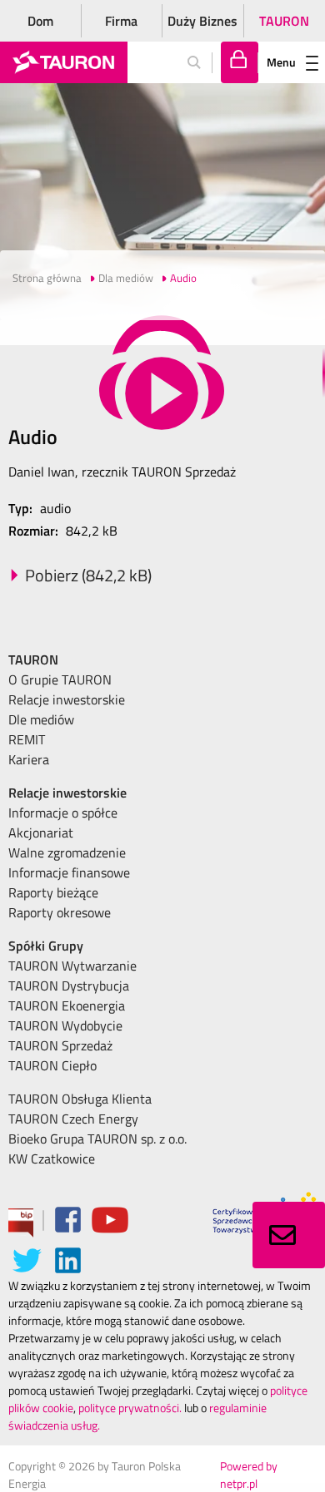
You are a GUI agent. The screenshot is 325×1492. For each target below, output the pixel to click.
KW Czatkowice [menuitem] (51, 1158)
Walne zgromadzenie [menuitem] (67, 852)
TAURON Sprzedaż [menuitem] (60, 1045)
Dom (40, 21)
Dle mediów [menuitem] (41, 719)
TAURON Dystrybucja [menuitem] (68, 985)
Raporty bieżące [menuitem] (53, 892)
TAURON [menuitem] (33, 659)
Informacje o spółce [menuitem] (63, 813)
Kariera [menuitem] (28, 759)
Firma (121, 21)
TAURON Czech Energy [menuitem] (73, 1119)
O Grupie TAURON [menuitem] (60, 679)
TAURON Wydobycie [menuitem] (65, 1025)
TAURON (284, 21)
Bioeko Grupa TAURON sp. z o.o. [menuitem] (97, 1139)
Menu (281, 62)
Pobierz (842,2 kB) (88, 575)
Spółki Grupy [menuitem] (45, 946)
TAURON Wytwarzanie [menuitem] (72, 966)
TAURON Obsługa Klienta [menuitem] (80, 1099)
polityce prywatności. (130, 1407)
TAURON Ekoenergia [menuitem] (66, 1005)
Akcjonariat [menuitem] (40, 832)
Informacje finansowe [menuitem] (69, 872)
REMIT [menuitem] (26, 739)
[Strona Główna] (64, 62)
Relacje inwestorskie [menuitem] (66, 699)
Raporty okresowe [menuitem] (59, 912)
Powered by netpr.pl (249, 1474)
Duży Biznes (203, 21)
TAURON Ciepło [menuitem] (52, 1065)
